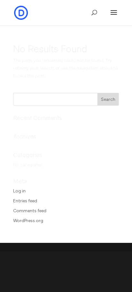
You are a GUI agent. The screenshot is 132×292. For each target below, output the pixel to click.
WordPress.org (28, 220)
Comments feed (29, 210)
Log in (19, 191)
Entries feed (25, 201)
